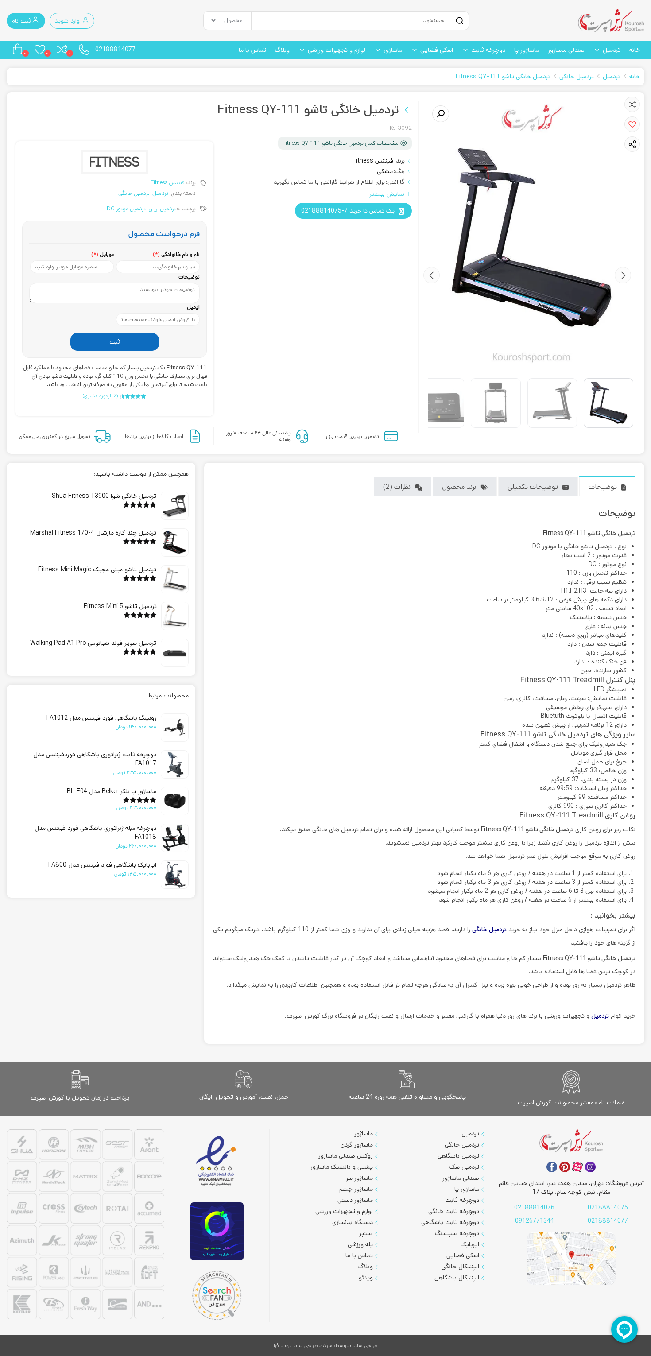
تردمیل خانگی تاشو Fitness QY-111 (503, 76)
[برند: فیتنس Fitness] (114, 162)
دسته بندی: (182, 193)
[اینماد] (217, 1161)
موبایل (102, 254)
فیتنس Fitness (373, 160)
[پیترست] (564, 1167)
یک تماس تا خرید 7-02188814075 (348, 210)
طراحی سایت (364, 1345)
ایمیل (193, 307)
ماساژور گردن (357, 1144)
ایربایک (470, 1244)
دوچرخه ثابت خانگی (453, 1211)
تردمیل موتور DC (126, 209)
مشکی (385, 171)
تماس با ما (252, 50)
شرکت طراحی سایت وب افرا (303, 1345)
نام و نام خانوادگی (176, 254)
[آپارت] (577, 1167)
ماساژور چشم (356, 1189)
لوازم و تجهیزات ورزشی (336, 50)
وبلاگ (282, 50)
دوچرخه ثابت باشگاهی (450, 1222)
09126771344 (534, 1221)
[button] (632, 124)
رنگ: (399, 171)
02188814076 (534, 1207)
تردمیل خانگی (576, 76)
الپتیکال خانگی (460, 1266)
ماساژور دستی (355, 1200)
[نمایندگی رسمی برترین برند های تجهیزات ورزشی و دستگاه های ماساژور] (85, 1225)
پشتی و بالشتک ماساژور (341, 1166)
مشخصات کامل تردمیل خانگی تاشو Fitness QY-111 (340, 143)
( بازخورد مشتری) (100, 395)
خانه (634, 50)
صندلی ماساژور (566, 50)
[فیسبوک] (551, 1167)
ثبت (114, 341)
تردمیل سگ (464, 1166)
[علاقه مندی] (632, 104)
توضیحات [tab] (603, 487)
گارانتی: (395, 182)
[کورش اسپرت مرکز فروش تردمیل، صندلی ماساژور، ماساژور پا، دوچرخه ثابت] (611, 20)
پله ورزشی (360, 1244)
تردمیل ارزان (162, 209)
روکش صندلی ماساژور (345, 1155)
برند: (399, 160)
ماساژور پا (526, 50)
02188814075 (608, 1207)
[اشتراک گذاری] (632, 144)
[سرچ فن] (217, 1295)
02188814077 (115, 49)
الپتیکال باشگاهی (456, 1277)
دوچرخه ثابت (488, 50)
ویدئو (366, 1277)
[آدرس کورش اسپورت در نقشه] (571, 1259)
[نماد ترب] (217, 1231)
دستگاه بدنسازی (352, 1222)
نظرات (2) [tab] (397, 487)
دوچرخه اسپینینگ (457, 1233)
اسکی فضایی (436, 50)
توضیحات (189, 277)
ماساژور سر (359, 1178)
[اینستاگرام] (590, 1167)
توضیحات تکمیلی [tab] (533, 487)
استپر (366, 1233)
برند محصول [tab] (459, 487)
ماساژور (393, 50)
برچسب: (186, 209)
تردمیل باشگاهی (458, 1155)
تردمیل (611, 50)
